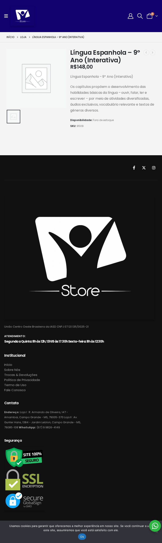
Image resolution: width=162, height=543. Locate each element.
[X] (144, 167)
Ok (82, 536)
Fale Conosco (15, 390)
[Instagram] (154, 167)
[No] (157, 532)
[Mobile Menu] (7, 16)
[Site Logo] (22, 16)
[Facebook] (134, 167)
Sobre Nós (12, 369)
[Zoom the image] (79, 197)
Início (8, 364)
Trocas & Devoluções (20, 375)
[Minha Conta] (130, 16)
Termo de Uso (15, 385)
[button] (140, 16)
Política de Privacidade (22, 380)
